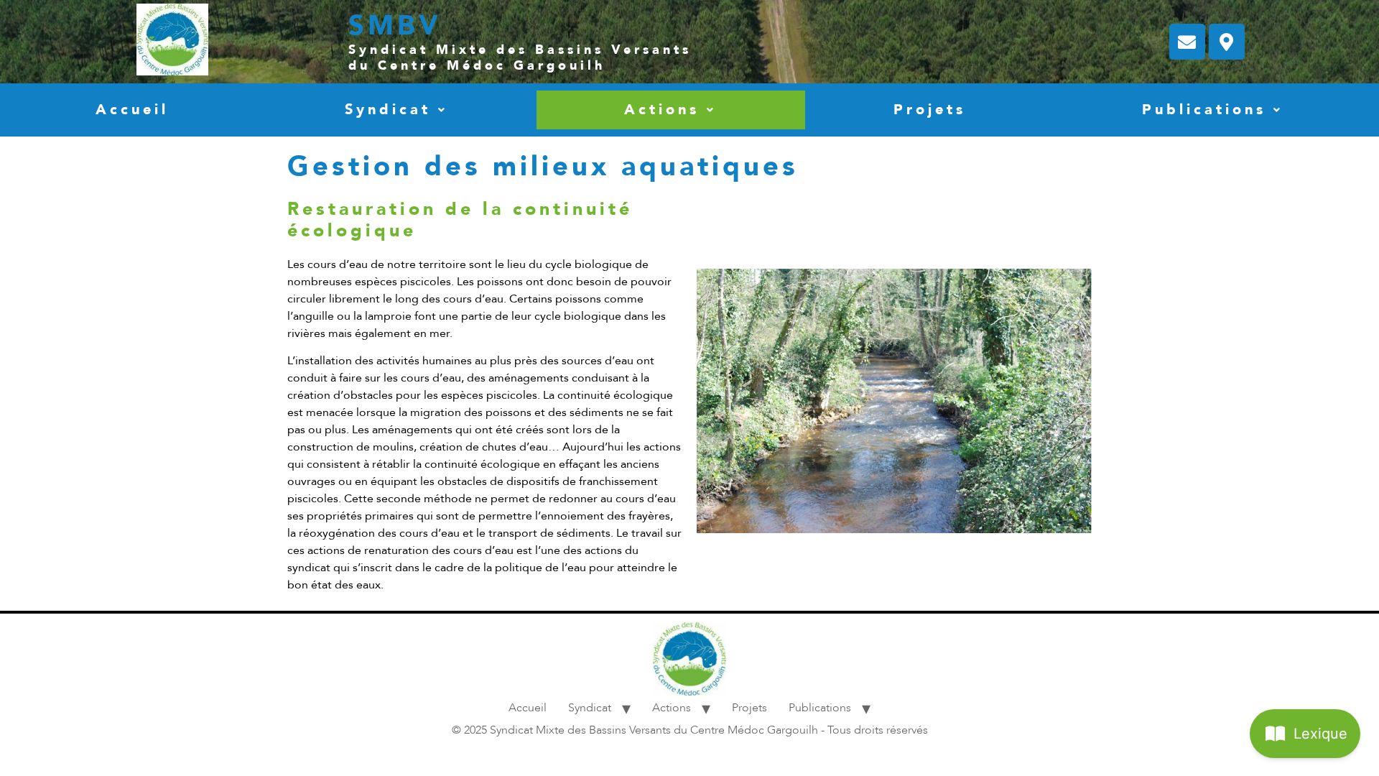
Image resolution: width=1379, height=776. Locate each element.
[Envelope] (1187, 42)
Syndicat (388, 109)
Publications (1204, 109)
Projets (929, 109)
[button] (396, 110)
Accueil (132, 109)
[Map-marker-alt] (1227, 42)
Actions (662, 109)
